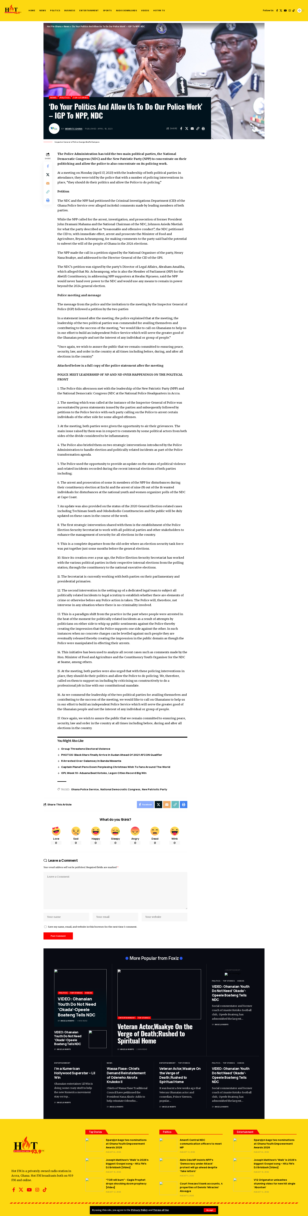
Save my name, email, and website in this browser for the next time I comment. (92, 926)
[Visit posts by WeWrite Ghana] (54, 128)
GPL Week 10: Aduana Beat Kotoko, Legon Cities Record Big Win (104, 773)
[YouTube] (285, 10)
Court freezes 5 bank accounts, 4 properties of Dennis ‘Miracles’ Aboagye (201, 1187)
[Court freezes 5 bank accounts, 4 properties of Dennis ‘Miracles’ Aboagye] (168, 1188)
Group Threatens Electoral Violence (85, 749)
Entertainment (127, 1017)
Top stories (80, 97)
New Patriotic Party (154, 789)
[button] (210, 1210)
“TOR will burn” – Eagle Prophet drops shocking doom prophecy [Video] (126, 1183)
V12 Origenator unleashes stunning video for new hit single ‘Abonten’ (274, 1183)
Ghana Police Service (85, 789)
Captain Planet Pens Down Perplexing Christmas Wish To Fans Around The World (115, 767)
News (53, 97)
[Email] (192, 128)
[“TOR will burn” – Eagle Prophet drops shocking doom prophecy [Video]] (94, 1184)
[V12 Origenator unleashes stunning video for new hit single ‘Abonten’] (242, 1184)
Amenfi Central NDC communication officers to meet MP (201, 1143)
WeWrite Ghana (74, 128)
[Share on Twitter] (186, 128)
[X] (281, 10)
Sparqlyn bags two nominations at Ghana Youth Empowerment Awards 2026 (126, 1143)
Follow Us (268, 10)
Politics (65, 97)
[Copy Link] (197, 128)
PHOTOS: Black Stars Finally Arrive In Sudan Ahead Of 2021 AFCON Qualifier (111, 755)
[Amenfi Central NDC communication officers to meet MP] (168, 1144)
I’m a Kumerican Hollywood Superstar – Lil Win (74, 1073)
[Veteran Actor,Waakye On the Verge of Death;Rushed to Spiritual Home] (159, 994)
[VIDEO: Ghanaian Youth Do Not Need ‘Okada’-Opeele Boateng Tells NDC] (98, 1039)
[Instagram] (290, 10)
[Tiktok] (294, 10)
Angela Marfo (67, 1020)
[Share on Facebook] (181, 128)
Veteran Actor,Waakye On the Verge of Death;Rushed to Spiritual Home (154, 1033)
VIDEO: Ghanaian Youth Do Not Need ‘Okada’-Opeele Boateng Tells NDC (77, 1007)
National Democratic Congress (120, 789)
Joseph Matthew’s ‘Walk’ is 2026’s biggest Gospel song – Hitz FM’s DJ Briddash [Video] (127, 1163)
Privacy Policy (139, 1210)
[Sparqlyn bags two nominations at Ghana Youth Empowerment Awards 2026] (94, 1144)
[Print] (203, 128)
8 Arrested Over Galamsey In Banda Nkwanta (91, 761)
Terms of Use (161, 1210)
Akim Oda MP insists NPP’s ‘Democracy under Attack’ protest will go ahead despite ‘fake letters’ (198, 1165)
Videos (88, 992)
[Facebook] (277, 10)
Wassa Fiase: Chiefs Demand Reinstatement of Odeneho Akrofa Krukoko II (126, 1075)
